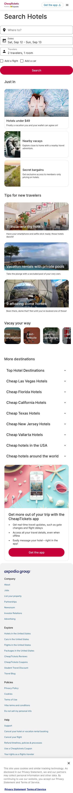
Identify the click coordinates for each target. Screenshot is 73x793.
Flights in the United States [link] (17, 645)
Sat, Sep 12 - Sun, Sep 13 (24, 42)
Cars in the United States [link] (16, 639)
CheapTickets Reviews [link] (15, 656)
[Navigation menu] (67, 5)
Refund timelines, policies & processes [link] (23, 742)
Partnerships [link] (10, 601)
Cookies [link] (8, 693)
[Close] (69, 763)
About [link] (7, 584)
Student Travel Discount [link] (16, 667)
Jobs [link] (6, 590)
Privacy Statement (15, 789)
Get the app (36, 552)
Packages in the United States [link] (19, 650)
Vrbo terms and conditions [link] (17, 705)
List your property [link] (13, 596)
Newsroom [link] (9, 607)
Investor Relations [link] (13, 613)
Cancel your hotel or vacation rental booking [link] (26, 731)
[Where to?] (36, 30)
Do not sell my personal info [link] (18, 711)
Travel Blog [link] (9, 673)
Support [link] (8, 725)
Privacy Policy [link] (11, 688)
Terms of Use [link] (10, 699)
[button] (36, 370)
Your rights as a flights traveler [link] (19, 754)
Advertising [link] (9, 619)
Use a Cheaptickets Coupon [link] (18, 748)
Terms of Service (36, 789)
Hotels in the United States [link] (17, 633)
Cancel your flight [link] (13, 737)
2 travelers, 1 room (20, 53)
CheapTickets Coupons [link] (16, 662)
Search (36, 70)
